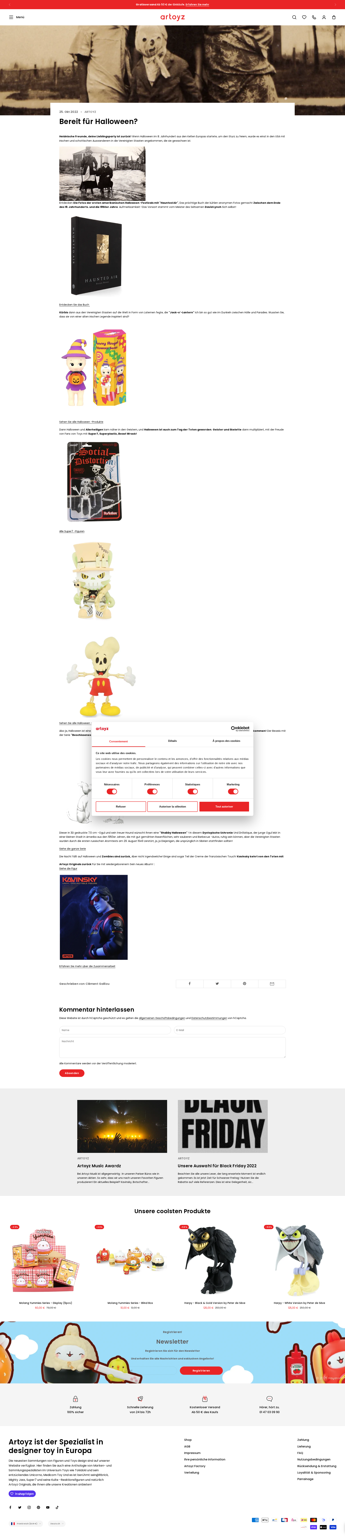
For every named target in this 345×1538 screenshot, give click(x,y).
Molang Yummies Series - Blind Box (130, 1303)
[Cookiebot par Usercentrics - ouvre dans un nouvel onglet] (233, 729)
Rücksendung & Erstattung (316, 1466)
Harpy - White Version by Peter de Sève (299, 1303)
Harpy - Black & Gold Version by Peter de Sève (214, 1303)
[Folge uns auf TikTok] (57, 1507)
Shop (188, 1440)
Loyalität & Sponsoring (314, 1473)
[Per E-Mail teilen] (272, 984)
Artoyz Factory (194, 1466)
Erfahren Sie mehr (209, 4)
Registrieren (201, 1370)
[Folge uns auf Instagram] (29, 1507)
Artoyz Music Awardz (99, 1166)
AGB (187, 1446)
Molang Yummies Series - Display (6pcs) (45, 1303)
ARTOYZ (90, 112)
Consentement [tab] (118, 741)
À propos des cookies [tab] (226, 740)
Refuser (121, 806)
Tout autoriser (224, 806)
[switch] (152, 791)
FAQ (300, 1453)
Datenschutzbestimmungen (209, 1018)
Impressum (192, 1453)
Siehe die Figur (68, 868)
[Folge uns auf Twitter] (20, 1507)
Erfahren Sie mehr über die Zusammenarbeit (87, 966)
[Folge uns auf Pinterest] (38, 1507)
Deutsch (55, 1523)
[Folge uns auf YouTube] (48, 1507)
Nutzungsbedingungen (313, 1459)
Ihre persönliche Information (204, 1459)
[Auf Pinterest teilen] (244, 983)
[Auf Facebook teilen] (189, 983)
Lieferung (304, 1446)
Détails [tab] (172, 740)
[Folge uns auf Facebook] (10, 1507)
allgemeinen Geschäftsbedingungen (162, 1018)
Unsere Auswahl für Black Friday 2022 (217, 1166)
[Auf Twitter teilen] (217, 983)
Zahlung (303, 1440)
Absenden (72, 1073)
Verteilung (191, 1473)
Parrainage (305, 1479)
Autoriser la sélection (172, 806)
